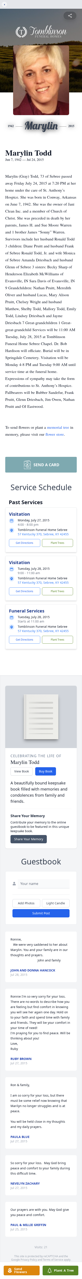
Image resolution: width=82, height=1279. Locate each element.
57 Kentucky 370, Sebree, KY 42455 (43, 534)
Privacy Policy (29, 1260)
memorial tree (58, 427)
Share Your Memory (28, 839)
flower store (54, 434)
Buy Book (45, 771)
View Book (21, 771)
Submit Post (41, 913)
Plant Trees (57, 543)
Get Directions (24, 543)
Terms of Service (53, 1260)
